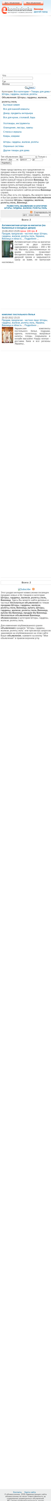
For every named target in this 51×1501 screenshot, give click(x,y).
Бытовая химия (11, 105)
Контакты (17, 1492)
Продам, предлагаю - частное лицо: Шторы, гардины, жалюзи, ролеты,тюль (25, 234)
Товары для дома (40, 91)
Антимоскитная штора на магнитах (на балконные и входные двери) (23, 226)
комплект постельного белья (18, 314)
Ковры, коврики (11, 136)
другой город (40, 12)
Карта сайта (30, 1492)
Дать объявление (12, 3)
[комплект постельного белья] (8, 343)
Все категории (21, 91)
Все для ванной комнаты (16, 109)
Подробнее (30, 238)
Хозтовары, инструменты (16, 123)
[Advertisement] (25, 45)
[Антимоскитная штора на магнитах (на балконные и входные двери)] (8, 257)
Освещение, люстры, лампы (18, 127)
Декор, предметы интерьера (18, 113)
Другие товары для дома (16, 150)
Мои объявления (33, 3)
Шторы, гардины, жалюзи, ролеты (19, 94)
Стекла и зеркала (12, 132)
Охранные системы (13, 146)
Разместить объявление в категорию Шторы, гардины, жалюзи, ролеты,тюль (25, 207)
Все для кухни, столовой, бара (19, 117)
